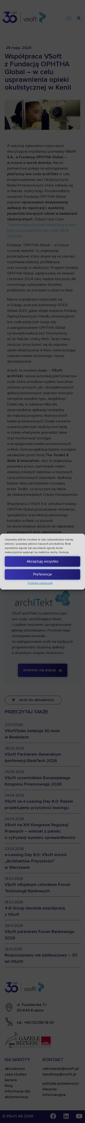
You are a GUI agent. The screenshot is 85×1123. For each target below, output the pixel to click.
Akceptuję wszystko (42, 561)
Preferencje (42, 574)
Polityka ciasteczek (40, 583)
